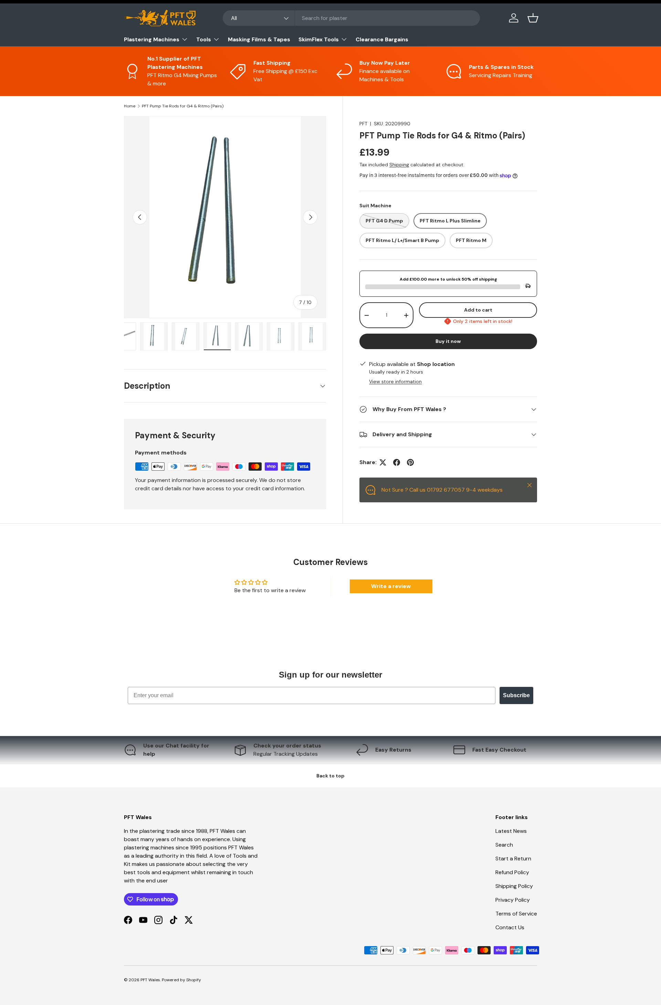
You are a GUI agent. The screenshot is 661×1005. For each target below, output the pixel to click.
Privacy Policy (512, 899)
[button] (533, 17)
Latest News (511, 831)
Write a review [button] (391, 586)
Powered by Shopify (181, 980)
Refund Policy (512, 872)
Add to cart (478, 310)
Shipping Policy (514, 886)
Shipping (399, 164)
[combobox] (351, 18)
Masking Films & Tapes (259, 39)
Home (129, 106)
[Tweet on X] (383, 462)
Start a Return (513, 858)
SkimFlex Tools (318, 39)
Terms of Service (516, 913)
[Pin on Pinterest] (410, 462)
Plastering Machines (151, 39)
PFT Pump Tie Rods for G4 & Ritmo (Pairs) (182, 106)
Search (504, 844)
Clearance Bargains (382, 39)
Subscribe (516, 695)
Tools (203, 39)
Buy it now (448, 341)
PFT (363, 124)
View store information (395, 381)
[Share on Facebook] (396, 462)
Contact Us (509, 927)
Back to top (330, 776)
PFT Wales (150, 980)
